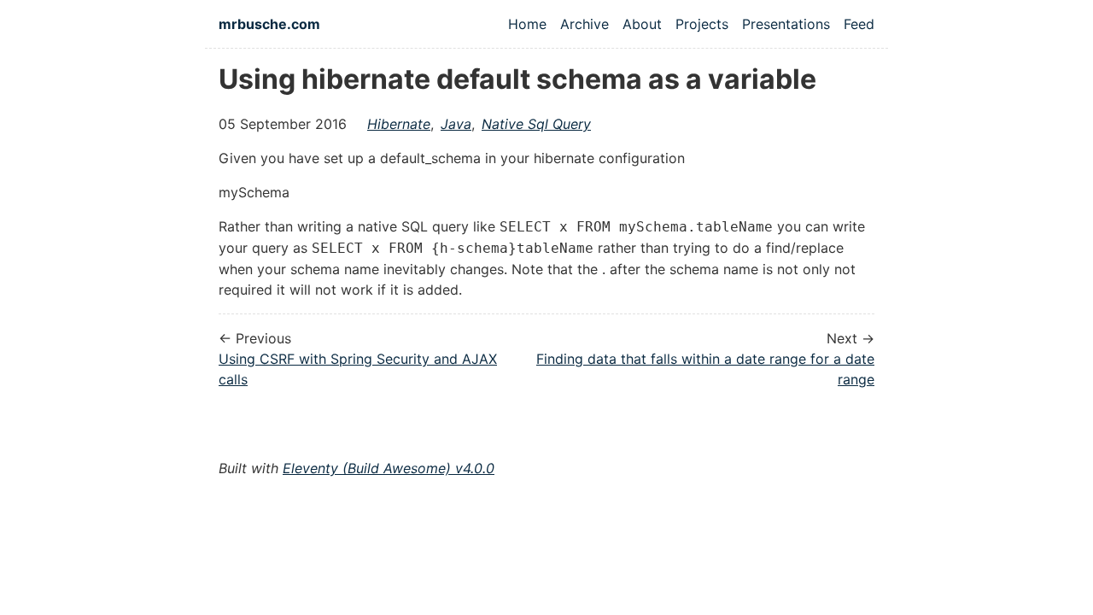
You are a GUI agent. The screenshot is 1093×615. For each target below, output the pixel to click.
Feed (859, 23)
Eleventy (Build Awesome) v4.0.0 (388, 468)
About (642, 23)
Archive (584, 23)
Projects (701, 23)
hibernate (398, 123)
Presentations (786, 23)
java (456, 123)
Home (527, 23)
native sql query (536, 123)
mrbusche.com (269, 23)
